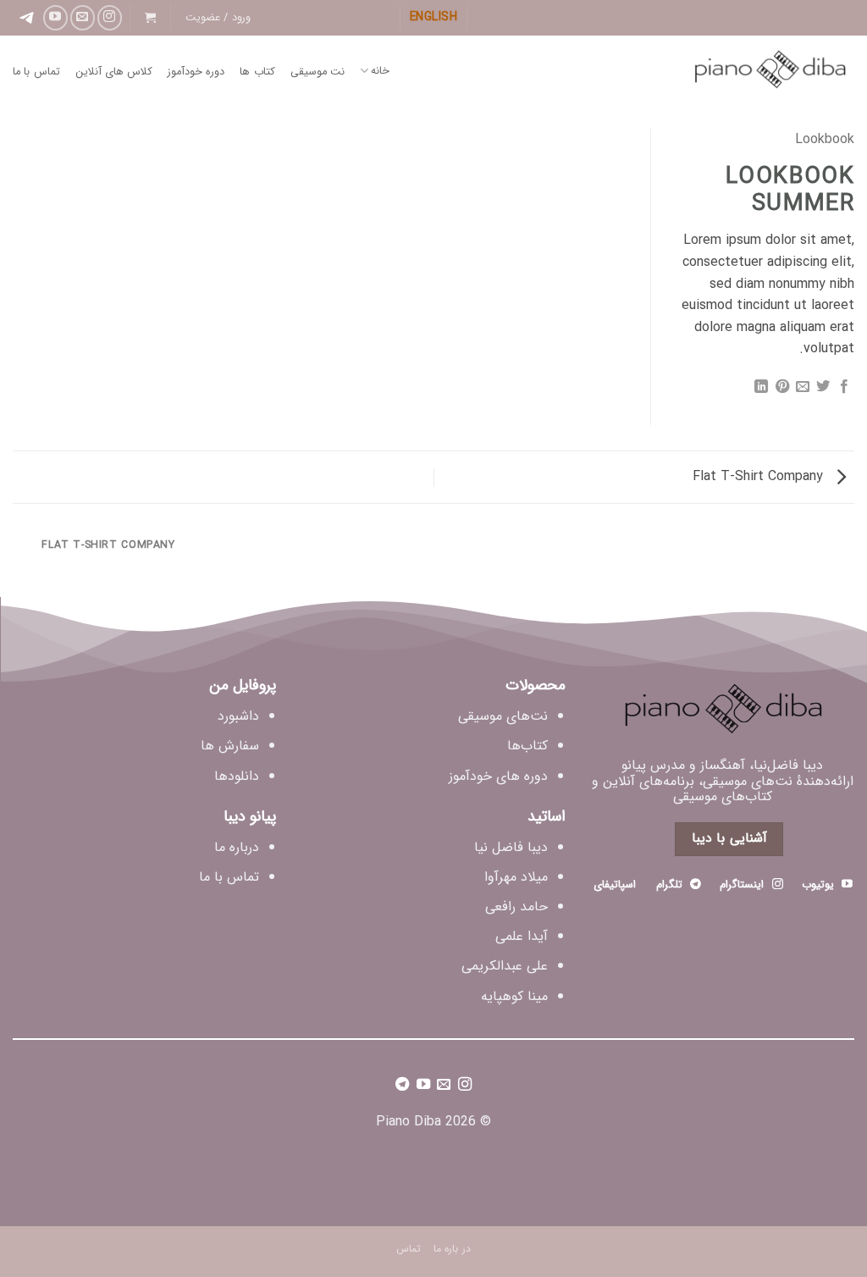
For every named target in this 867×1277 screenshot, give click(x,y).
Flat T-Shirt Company (760, 476)
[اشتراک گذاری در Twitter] (823, 389)
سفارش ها (230, 745)
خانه (380, 71)
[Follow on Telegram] (402, 1086)
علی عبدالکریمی (504, 965)
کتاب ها (257, 72)
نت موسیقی (317, 72)
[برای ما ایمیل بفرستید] (82, 17)
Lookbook (824, 139)
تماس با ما (36, 72)
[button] (217, 18)
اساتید (546, 816)
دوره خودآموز (196, 72)
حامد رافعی (516, 906)
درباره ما (236, 847)
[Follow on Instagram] (109, 17)
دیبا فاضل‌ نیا (511, 847)
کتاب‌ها (527, 745)
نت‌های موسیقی (503, 716)
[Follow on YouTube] (55, 17)
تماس (408, 1249)
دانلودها (236, 776)
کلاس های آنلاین (114, 72)
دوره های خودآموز (498, 776)
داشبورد (238, 716)
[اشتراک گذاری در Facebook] (844, 389)
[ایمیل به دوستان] (802, 389)
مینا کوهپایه (514, 996)
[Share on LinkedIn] (761, 389)
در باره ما (452, 1249)
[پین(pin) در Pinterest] (781, 389)
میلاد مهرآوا (516, 876)
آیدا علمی (521, 936)
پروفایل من (242, 685)
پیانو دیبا (250, 816)
